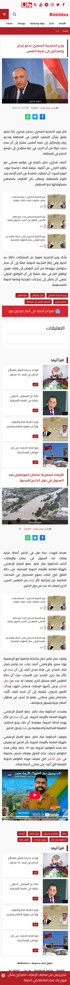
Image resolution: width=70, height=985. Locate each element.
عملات (9, 23)
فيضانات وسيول (50, 833)
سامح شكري (60, 302)
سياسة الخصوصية (43, 970)
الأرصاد (22, 833)
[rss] (35, 4)
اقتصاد (62, 23)
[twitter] (35, 117)
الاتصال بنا (14, 970)
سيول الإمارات (40, 840)
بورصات (21, 23)
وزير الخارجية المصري (57, 295)
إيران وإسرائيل (37, 295)
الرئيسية (65, 30)
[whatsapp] (28, 117)
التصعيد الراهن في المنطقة (38, 302)
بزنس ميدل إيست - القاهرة (43, 108)
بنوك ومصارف (37, 23)
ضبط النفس (22, 295)
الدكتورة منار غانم (58, 840)
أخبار (57, 30)
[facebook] (42, 117)
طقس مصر (24, 840)
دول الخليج (54, 758)
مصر (31, 580)
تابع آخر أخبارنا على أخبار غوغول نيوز (32, 311)
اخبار (51, 23)
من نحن (27, 970)
